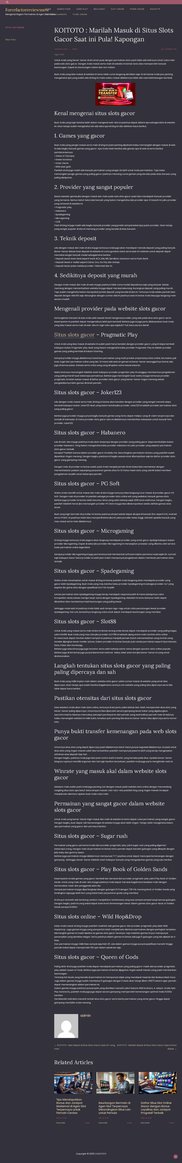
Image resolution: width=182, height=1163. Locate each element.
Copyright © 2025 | (86, 1153)
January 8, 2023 (60, 49)
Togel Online (80, 14)
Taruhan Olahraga (56, 14)
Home (48, 9)
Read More (60, 1123)
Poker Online (137, 9)
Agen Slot (82, 9)
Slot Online (117, 9)
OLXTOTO (101, 1153)
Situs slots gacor (74, 334)
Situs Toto (10, 39)
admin (74, 49)
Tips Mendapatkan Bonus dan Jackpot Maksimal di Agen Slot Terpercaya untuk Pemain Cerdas (71, 1106)
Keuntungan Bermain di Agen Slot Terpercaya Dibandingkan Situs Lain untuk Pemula (115, 1108)
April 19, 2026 (146, 1118)
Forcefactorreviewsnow (27, 9)
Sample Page (64, 9)
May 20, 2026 (104, 1118)
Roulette (155, 9)
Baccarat (99, 9)
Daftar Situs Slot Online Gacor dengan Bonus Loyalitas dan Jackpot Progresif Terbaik (156, 1108)
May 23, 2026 (61, 1118)
